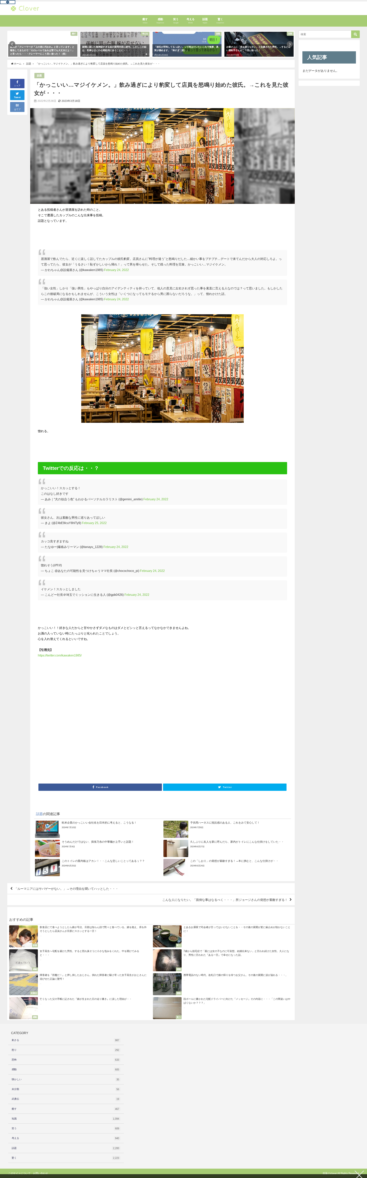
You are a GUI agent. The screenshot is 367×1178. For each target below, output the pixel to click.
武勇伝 (65, 1099)
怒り (65, 1050)
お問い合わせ (40, 1173)
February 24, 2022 (116, 269)
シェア (17, 85)
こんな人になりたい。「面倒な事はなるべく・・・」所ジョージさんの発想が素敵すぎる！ (225, 899)
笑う (65, 1128)
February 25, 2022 (94, 522)
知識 (65, 1118)
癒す (65, 1109)
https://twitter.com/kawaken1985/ (60, 655)
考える (65, 1138)
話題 (39, 75)
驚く (65, 1158)
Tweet (17, 97)
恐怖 (65, 1059)
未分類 (65, 1089)
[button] (12, 44)
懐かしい (65, 1079)
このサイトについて (19, 1173)
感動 (65, 1069)
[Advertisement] (152, 721)
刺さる (65, 1040)
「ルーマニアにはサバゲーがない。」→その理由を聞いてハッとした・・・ (66, 888)
